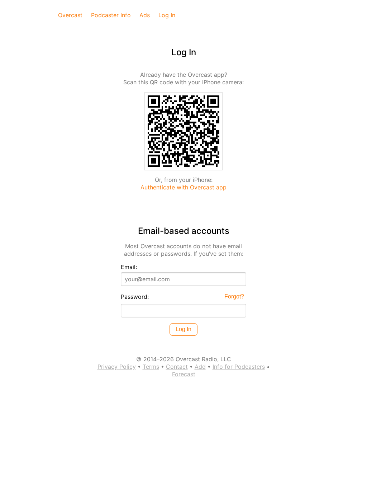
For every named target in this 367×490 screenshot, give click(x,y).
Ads (144, 15)
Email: (129, 266)
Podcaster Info (111, 15)
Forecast (183, 374)
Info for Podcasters (239, 366)
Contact (177, 366)
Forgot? (234, 296)
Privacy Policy (116, 366)
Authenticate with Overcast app (183, 187)
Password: (135, 296)
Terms (151, 366)
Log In (166, 15)
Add (200, 366)
